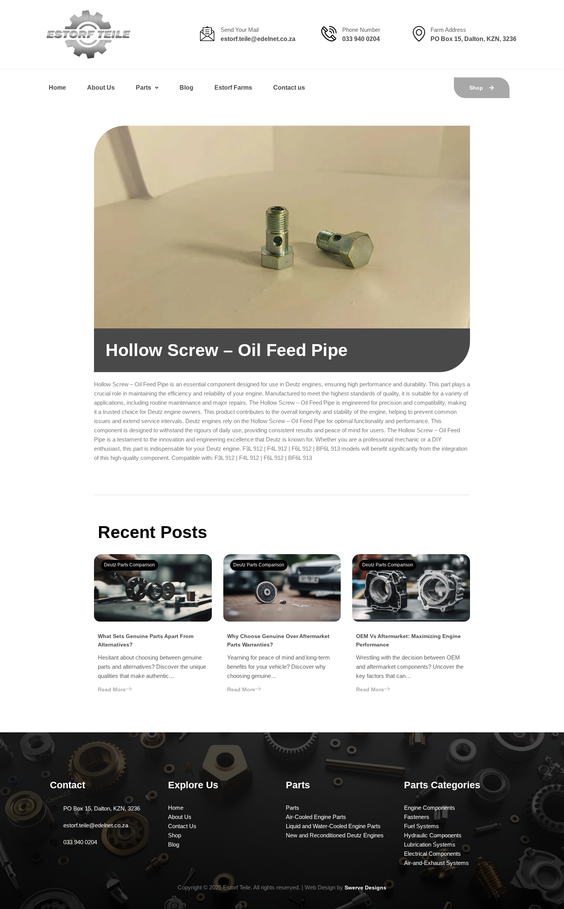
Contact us (289, 87)
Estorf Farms (233, 87)
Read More (112, 689)
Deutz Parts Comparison (129, 565)
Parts (143, 87)
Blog (186, 87)
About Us (101, 87)
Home (57, 87)
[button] (147, 88)
